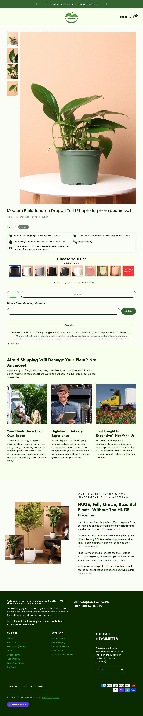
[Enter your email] (122, 669)
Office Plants (13, 654)
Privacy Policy (58, 642)
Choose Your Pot (71, 259)
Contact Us (57, 650)
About (10, 642)
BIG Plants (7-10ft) (16, 646)
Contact (11, 666)
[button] (71, 325)
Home (10, 638)
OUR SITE (12, 633)
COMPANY (57, 633)
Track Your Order (15, 662)
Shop (9, 650)
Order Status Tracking (62, 654)
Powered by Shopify (51, 697)
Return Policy (58, 638)
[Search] (130, 17)
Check (128, 311)
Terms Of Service (60, 646)
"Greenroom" (13, 658)
